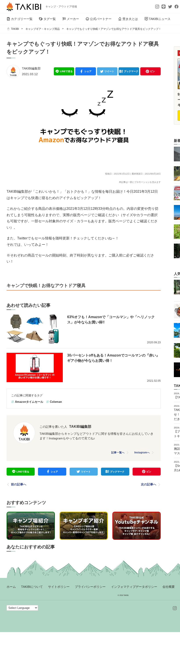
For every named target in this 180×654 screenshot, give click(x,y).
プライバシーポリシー (90, 586)
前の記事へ (18, 484)
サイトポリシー (59, 586)
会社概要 (168, 586)
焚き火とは (130, 19)
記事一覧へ (117, 452)
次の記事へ (148, 484)
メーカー (73, 19)
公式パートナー (101, 19)
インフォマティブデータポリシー (134, 586)
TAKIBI (15, 28)
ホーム (11, 586)
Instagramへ (142, 452)
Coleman (56, 401)
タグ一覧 (49, 19)
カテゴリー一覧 (21, 19)
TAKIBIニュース (160, 19)
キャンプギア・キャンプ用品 (42, 28)
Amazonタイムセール (29, 401)
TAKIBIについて (32, 586)
